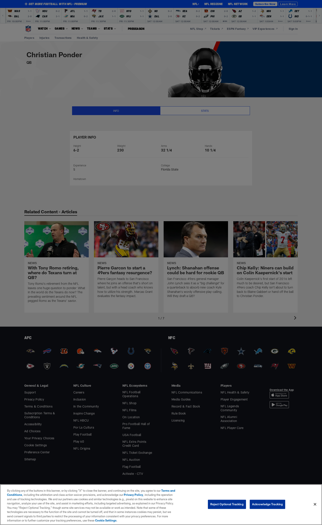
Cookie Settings (106, 520)
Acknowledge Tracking (267, 504)
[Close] (315, 504)
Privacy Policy (133, 495)
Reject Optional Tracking (227, 504)
